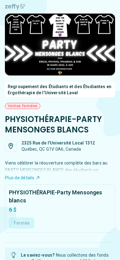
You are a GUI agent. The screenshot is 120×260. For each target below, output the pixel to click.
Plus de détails (19, 177)
